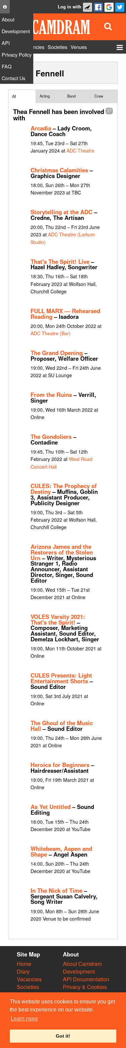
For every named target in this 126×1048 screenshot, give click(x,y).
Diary (23, 971)
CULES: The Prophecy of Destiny (64, 489)
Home (24, 964)
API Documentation (86, 979)
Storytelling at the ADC (61, 212)
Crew (98, 96)
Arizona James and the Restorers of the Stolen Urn (62, 552)
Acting (45, 96)
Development (79, 971)
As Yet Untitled (51, 807)
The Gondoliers (51, 436)
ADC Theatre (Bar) (51, 333)
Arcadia (41, 128)
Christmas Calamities (59, 170)
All (14, 96)
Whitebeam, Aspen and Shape (61, 851)
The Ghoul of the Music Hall (62, 726)
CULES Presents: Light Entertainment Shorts (61, 678)
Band (71, 96)
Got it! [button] (63, 1036)
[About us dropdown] (5, 6)
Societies (28, 987)
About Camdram (82, 964)
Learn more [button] (24, 1019)
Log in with (69, 7)
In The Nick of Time (56, 890)
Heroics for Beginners (60, 765)
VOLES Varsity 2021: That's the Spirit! (58, 619)
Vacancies (29, 979)
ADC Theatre (80, 150)
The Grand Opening (57, 353)
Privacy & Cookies (85, 987)
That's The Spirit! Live (60, 261)
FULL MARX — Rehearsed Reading (65, 314)
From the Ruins (51, 395)
